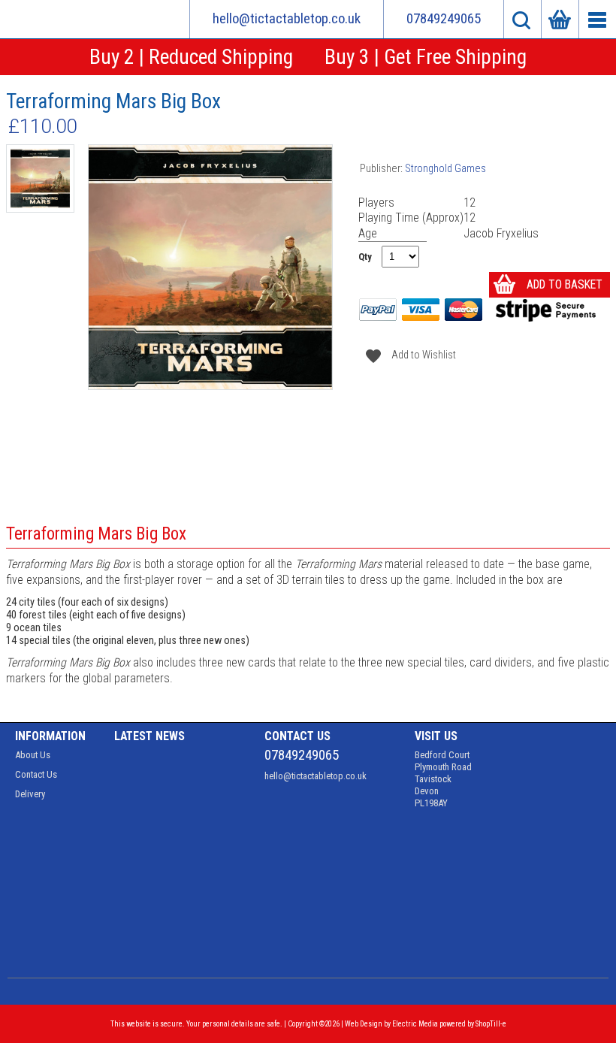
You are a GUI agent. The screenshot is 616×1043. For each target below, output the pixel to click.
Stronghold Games (445, 168)
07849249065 (443, 19)
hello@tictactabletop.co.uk (287, 19)
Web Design (363, 1024)
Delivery (30, 794)
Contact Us (36, 774)
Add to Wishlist (408, 355)
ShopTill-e (491, 1024)
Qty (365, 256)
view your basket (559, 19)
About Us (32, 754)
